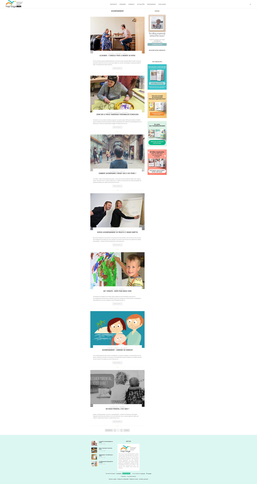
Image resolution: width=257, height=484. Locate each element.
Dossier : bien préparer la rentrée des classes (105, 449)
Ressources (151, 4)
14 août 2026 (102, 464)
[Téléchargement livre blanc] (157, 76)
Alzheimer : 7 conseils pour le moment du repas (117, 55)
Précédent (109, 430)
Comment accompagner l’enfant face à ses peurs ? (117, 173)
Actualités (141, 4)
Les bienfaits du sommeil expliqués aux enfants (106, 442)
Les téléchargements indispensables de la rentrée (106, 462)
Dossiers (123, 4)
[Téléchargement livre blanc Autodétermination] (157, 133)
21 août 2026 (102, 444)
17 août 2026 (102, 457)
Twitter (165, 54)
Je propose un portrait (157, 44)
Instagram (152, 54)
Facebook (149, 54)
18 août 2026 (102, 450)
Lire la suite (116, 68)
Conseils (131, 4)
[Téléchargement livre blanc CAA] (157, 105)
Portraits (113, 4)
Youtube (161, 54)
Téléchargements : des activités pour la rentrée (106, 455)
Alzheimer (118, 53)
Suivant (126, 430)
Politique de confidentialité (123, 479)
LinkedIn (158, 54)
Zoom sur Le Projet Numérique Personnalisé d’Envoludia (117, 114)
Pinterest (155, 54)
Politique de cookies (133, 479)
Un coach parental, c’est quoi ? (117, 409)
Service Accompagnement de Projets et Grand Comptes (117, 232)
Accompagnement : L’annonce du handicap (117, 350)
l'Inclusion (125, 112)
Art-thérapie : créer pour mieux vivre (117, 291)
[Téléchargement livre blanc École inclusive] (157, 162)
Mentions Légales (113, 479)
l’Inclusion (162, 4)
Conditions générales (143, 479)
